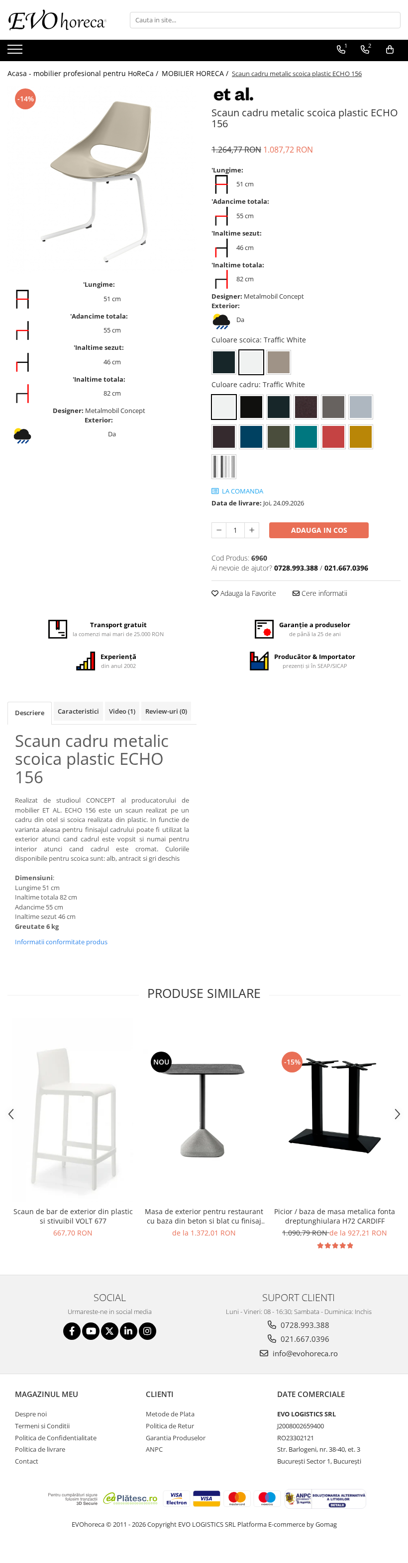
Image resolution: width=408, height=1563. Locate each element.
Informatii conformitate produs (61, 941)
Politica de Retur (170, 1425)
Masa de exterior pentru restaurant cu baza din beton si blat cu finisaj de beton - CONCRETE (204, 1216)
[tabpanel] (102, 180)
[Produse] (16, 52)
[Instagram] (147, 1331)
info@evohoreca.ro (304, 1353)
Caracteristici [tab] (78, 711)
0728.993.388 (304, 1325)
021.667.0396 (304, 1339)
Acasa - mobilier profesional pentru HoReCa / (83, 73)
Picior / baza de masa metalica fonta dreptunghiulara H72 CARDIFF (334, 1216)
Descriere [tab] (29, 712)
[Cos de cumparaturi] (390, 50)
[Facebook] (72, 1331)
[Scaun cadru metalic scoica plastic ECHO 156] (102, 180)
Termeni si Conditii (42, 1425)
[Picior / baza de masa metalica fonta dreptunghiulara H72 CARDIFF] (334, 1109)
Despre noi (31, 1413)
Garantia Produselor (175, 1437)
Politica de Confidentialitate (56, 1437)
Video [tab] (122, 711)
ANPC (154, 1449)
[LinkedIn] (128, 1331)
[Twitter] (109, 1331)
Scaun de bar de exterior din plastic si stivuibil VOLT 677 (73, 1216)
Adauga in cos (319, 530)
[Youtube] (91, 1331)
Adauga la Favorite (247, 593)
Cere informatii (323, 593)
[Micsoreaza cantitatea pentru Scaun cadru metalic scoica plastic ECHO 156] (218, 530)
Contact (26, 1461)
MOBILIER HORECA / (196, 73)
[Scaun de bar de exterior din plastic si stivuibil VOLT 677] (72, 1110)
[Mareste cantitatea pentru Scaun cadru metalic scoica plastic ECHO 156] (251, 530)
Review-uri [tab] (166, 711)
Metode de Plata (170, 1413)
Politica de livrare (40, 1449)
